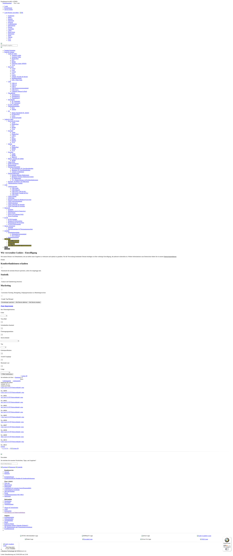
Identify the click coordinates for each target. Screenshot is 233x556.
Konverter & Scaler (13, 121)
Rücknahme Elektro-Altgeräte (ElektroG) (16, 525)
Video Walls (11, 162)
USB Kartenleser (13, 203)
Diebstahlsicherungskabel (19, 234)
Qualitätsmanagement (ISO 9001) (14, 494)
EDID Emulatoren (13, 163)
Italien (10, 17)
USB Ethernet (16, 190)
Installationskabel (17, 78)
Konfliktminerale (9, 528)
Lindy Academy (7, 248)
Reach (6, 522)
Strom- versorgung (9, 226)
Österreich (11, 20)
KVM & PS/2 (16, 114)
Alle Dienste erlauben (34, 302)
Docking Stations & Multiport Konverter (19, 199)
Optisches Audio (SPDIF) (19, 63)
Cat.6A (14, 72)
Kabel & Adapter (9, 52)
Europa (10, 27)
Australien (11, 29)
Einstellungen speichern (7, 302)
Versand (6, 472)
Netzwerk (11, 67)
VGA (13, 65)
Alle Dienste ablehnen (21, 302)
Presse (6, 493)
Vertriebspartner (7, 3)
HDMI (14, 62)
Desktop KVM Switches (15, 221)
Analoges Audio (16, 55)
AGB (6, 509)
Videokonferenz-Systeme (15, 183)
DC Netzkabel (16, 101)
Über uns (7, 483)
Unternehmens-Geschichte (12, 489)
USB (9, 81)
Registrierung (8, 8)
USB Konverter (12, 186)
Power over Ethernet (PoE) (16, 214)
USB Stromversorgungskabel (20, 88)
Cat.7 (13, 73)
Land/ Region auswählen (11, 12)
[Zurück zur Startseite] (1, 43)
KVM (6, 217)
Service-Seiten (8, 9)
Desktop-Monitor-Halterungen (20, 175)
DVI (13, 60)
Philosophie (7, 486)
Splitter (10, 144)
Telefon (14, 109)
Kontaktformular (9, 517)
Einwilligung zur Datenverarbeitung (14, 512)
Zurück (3, 446)
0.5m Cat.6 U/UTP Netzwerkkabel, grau (12, 392)
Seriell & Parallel (16, 117)
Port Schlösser (16, 236)
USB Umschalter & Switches (16, 206)
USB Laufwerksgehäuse (15, 201)
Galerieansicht (7, 381)
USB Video (15, 195)
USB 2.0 (14, 83)
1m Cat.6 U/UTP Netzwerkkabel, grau (12, 397)
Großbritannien (12, 24)
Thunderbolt (11, 93)
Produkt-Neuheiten (9, 50)
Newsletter (7, 502)
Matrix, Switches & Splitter (16, 158)
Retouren (7, 473)
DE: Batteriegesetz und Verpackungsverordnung (18, 527)
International (11, 25)
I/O (9, 111)
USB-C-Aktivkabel (13, 240)
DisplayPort (15, 58)
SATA (13, 116)
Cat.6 (13, 70)
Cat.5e (13, 68)
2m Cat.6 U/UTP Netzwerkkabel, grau (12, 402)
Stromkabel (11, 99)
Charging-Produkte (13, 242)
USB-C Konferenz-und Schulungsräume (19, 245)
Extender (10, 131)
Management (8, 485)
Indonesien (11, 34)
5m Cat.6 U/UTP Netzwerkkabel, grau (12, 412)
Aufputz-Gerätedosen (18, 172)
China (9, 30)
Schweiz (10, 22)
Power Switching (13, 216)
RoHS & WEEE (9, 524)
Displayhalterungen (13, 173)
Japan (9, 35)
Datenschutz (7, 511)
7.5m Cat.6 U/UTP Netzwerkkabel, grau (12, 417)
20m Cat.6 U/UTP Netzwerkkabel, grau (12, 432)
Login (6, 6)
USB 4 (14, 86)
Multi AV (14, 157)
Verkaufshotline (8, 519)
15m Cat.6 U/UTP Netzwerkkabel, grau (12, 427)
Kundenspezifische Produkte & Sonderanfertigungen (19, 478)
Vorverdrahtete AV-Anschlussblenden (22, 168)
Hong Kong (11, 32)
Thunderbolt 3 (16, 94)
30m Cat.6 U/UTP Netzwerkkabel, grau (12, 436)
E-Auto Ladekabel (13, 104)
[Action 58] (14, 448)
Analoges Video (16, 57)
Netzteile (10, 227)
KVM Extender (12, 219)
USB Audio (15, 188)
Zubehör (6, 231)
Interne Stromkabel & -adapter (20, 113)
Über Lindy (17, 3)
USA (9, 40)
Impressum (7, 496)
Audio (13, 122)
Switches (10, 152)
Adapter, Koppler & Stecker (20, 76)
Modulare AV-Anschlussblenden (21, 170)
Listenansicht (16, 381)
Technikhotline (8, 520)
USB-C (14, 135)
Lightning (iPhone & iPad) (19, 91)
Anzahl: (3, 384)
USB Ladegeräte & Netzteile (16, 204)
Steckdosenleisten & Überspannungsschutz (20, 229)
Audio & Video (12, 53)
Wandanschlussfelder (14, 167)
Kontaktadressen (9, 477)
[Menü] (230, 538)
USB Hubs (11, 198)
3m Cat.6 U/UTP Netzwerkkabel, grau (12, 407)
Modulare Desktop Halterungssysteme (23, 176)
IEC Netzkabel (16, 103)
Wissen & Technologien (11, 507)
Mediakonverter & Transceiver (17, 211)
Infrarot (14, 140)
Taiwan (10, 37)
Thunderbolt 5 (16, 98)
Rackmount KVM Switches (16, 222)
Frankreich (11, 15)
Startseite (17, 377)
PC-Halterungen (16, 178)
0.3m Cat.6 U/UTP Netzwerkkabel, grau (12, 387)
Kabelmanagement (13, 237)
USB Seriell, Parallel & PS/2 (20, 193)
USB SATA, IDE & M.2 (19, 191)
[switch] (227, 549)
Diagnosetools (12, 165)
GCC (9, 38)
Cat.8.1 (14, 75)
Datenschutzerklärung (170, 256)
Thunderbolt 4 (16, 96)
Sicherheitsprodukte (13, 232)
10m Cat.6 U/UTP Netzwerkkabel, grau (12, 422)
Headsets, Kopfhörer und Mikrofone (18, 181)
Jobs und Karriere (9, 491)
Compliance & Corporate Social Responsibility (17, 488)
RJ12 (13, 108)
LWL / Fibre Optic (17, 80)
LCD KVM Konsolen (14, 224)
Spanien (10, 19)
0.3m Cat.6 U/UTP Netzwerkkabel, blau (12, 441)
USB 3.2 (14, 85)
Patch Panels (11, 213)
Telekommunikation (13, 106)
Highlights (7, 239)
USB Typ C (15, 90)
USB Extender (12, 196)
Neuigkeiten (7, 501)
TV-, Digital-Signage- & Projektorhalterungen (25, 180)
